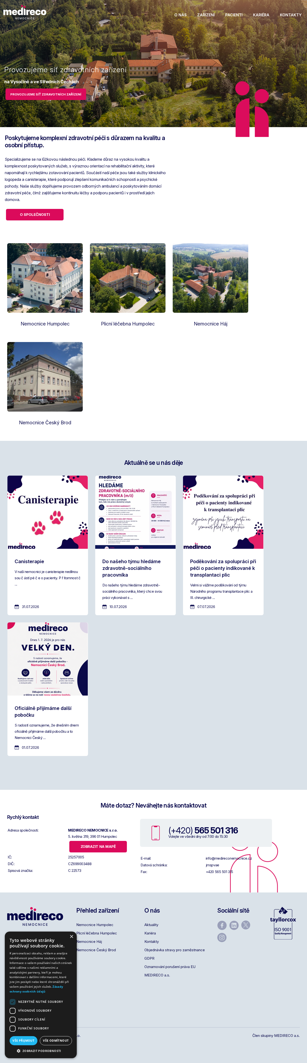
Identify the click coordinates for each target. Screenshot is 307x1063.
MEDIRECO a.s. (157, 975)
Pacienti (233, 14)
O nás (180, 14)
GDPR (149, 958)
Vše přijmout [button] (23, 1041)
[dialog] (41, 995)
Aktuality (151, 924)
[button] (41, 1050)
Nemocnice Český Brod (96, 950)
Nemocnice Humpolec (94, 924)
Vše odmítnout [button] (56, 1041)
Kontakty (291, 14)
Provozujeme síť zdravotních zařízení (45, 94)
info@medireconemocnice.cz (229, 858)
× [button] (71, 937)
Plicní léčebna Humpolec (96, 933)
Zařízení (206, 14)
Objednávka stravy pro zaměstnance (174, 950)
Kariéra (261, 14)
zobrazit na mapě (98, 846)
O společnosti (35, 214)
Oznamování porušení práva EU (169, 966)
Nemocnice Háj (89, 941)
